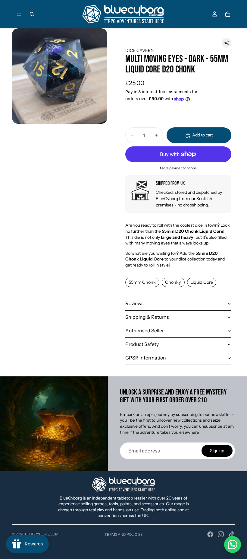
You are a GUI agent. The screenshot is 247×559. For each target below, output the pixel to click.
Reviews (134, 303)
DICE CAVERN (139, 50)
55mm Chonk (142, 282)
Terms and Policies (123, 534)
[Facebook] (210, 534)
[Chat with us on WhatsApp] (232, 544)
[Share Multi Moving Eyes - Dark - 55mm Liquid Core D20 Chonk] (226, 43)
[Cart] (227, 14)
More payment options (178, 168)
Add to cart (202, 135)
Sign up (217, 450)
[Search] (32, 14)
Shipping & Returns (147, 317)
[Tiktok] (231, 534)
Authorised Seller (144, 330)
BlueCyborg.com (41, 534)
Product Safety (142, 344)
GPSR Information (145, 358)
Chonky (173, 282)
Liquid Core (201, 282)
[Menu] (19, 14)
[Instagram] (220, 534)
